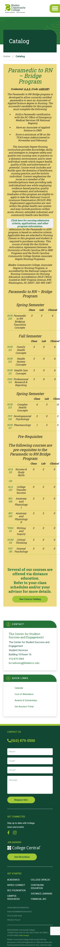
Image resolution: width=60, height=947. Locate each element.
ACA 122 (10, 488)
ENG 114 (9, 381)
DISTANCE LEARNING (41, 893)
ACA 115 (10, 471)
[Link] (15, 8)
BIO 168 (10, 500)
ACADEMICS (13, 879)
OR (10, 481)
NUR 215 (10, 317)
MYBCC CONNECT (16, 885)
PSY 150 (10, 550)
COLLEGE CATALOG (40, 879)
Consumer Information (18, 908)
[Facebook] (8, 832)
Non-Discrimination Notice (19, 912)
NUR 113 (10, 348)
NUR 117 (10, 426)
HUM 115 (10, 541)
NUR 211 (10, 372)
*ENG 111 (10, 529)
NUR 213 (10, 406)
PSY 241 (10, 418)
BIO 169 (10, 515)
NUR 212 (10, 360)
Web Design (24, 935)
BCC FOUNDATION (16, 890)
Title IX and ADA (14, 916)
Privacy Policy (13, 920)
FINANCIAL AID (38, 899)
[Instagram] (15, 833)
